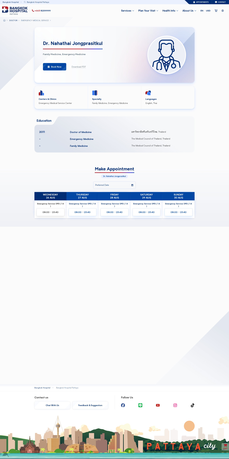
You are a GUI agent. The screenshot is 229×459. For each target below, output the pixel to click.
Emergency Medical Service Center (55, 103)
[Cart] (216, 10)
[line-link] (140, 405)
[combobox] (97, 2)
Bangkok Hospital (42, 388)
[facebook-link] (123, 405)
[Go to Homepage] (15, 10)
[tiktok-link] (193, 405)
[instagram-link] (175, 405)
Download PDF (79, 66)
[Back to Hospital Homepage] (4, 20)
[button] (205, 10)
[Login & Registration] (222, 10)
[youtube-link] (158, 405)
